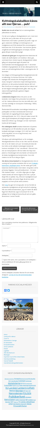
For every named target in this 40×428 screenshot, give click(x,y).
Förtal (14, 385)
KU (7, 387)
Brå (9, 381)
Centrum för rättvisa (9, 336)
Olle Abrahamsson (9, 353)
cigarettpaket (14, 381)
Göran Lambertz (8, 346)
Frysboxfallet (8, 385)
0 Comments (31, 27)
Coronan (22, 381)
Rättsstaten (9, 399)
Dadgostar (29, 381)
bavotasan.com (29, 425)
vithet (11, 404)
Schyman (22, 400)
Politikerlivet (17, 396)
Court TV (6, 338)
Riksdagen (7, 355)
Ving (6, 185)
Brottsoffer (32, 379)
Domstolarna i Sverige (10, 340)
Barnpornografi (24, 379)
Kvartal (6, 348)
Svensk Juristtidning (9, 359)
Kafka (21, 385)
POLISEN (27, 393)
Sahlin (17, 400)
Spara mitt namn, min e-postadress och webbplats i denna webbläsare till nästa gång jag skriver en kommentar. (19, 262)
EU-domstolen (8, 342)
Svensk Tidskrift (8, 361)
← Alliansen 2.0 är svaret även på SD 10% (10, 209)
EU (24, 383)
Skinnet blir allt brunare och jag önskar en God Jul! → (29, 209)
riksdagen (28, 397)
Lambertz (22, 388)
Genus (17, 385)
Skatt (34, 400)
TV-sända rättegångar (26, 402)
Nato (26, 391)
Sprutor (7, 402)
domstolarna (14, 383)
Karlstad (25, 385)
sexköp (30, 400)
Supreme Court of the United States (14, 357)
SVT (12, 402)
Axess (5, 334)
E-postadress (6, 251)
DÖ (22, 383)
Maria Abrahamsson (9, 27)
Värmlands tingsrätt (19, 404)
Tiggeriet (16, 402)
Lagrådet (6, 351)
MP (24, 391)
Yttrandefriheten (20, 406)
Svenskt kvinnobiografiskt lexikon (13, 363)
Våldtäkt (29, 404)
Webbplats (5, 255)
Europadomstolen (9, 344)
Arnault (17, 379)
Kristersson (32, 385)
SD (26, 399)
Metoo (12, 390)
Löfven (30, 387)
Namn (4, 246)
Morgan (19, 390)
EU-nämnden (28, 383)
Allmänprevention (9, 378)
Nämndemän (16, 393)
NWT (29, 391)
